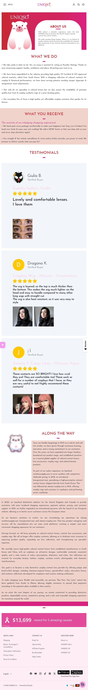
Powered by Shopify (25, 685)
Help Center (36, 656)
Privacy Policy (8, 655)
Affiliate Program (38, 648)
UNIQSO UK (65, 648)
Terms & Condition (10, 659)
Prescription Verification (12, 651)
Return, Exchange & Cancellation (10, 645)
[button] (82, 684)
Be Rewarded (37, 652)
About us (64, 640)
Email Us (35, 640)
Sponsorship (36, 644)
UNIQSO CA (13, 685)
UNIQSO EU (65, 652)
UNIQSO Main (66, 644)
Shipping (6, 640)
